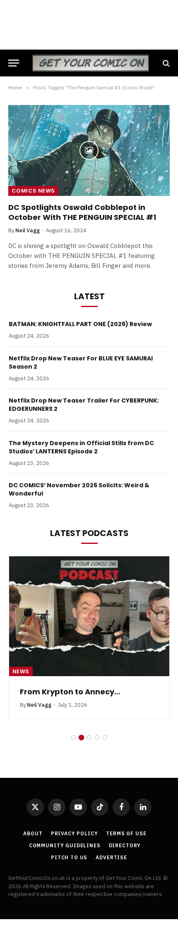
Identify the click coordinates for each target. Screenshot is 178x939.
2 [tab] (81, 737)
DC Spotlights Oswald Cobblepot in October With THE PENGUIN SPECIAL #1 (82, 212)
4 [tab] (97, 737)
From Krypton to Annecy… (70, 691)
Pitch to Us (69, 857)
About (32, 833)
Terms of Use (126, 833)
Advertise (111, 857)
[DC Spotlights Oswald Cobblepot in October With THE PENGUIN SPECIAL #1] (89, 150)
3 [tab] (89, 737)
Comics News (33, 191)
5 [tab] (105, 737)
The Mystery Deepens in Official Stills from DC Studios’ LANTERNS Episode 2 (81, 447)
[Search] (165, 63)
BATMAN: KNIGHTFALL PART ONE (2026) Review (80, 324)
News (20, 671)
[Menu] (13, 63)
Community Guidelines (65, 845)
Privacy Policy (74, 833)
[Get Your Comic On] (90, 63)
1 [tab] (73, 737)
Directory (125, 845)
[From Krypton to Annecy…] (89, 616)
